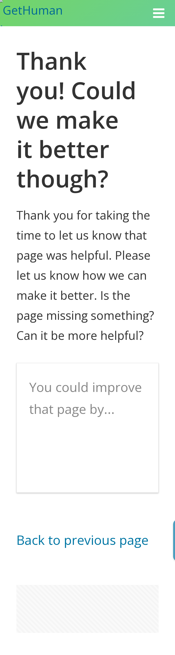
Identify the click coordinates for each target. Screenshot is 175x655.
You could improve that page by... (85, 398)
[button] (158, 13)
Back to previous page (82, 540)
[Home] (41, 13)
